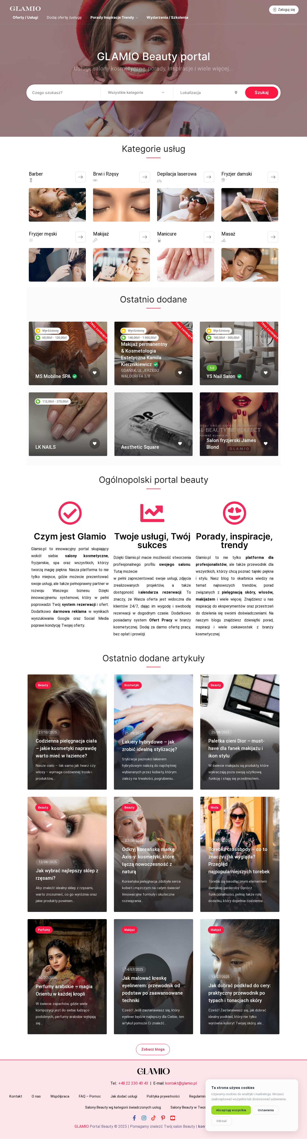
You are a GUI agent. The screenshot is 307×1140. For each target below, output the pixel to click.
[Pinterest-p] (163, 1118)
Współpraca (59, 1096)
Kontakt (15, 1096)
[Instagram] (144, 1118)
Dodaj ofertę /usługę (64, 17)
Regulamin (197, 1096)
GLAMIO (82, 1126)
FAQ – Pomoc (90, 1096)
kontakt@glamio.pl (181, 1083)
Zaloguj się (286, 9)
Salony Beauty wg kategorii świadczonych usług (123, 1107)
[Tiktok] (153, 1118)
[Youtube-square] (172, 1118)
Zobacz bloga (153, 1049)
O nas (36, 1096)
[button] (136, 92)
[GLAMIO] (24, 8)
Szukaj (262, 92)
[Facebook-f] (134, 1118)
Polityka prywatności (163, 1096)
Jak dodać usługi (124, 1096)
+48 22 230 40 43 (133, 1083)
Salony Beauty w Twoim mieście (196, 1107)
